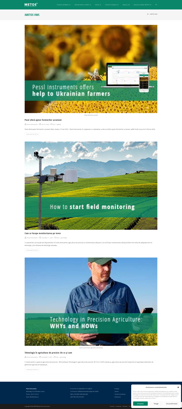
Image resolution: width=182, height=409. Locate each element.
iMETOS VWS (153, 14)
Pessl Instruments (32, 124)
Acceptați (140, 404)
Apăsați (59, 124)
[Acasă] (147, 14)
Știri (54, 124)
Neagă (156, 404)
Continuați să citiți (33, 134)
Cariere (116, 391)
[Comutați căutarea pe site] (156, 4)
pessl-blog (64, 238)
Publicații (125, 406)
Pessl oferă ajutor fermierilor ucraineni (43, 119)
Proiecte (117, 389)
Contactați (118, 406)
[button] (178, 387)
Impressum (118, 397)
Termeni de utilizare (120, 394)
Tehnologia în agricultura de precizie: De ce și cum (48, 352)
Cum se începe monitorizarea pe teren (43, 233)
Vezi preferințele (171, 404)
